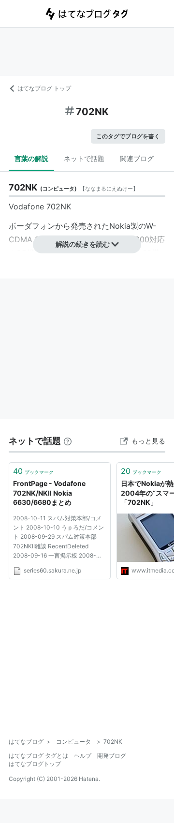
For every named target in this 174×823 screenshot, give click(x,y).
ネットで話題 (84, 158)
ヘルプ (82, 755)
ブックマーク (33, 471)
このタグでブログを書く (128, 136)
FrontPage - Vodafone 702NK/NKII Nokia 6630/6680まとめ (49, 492)
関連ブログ (137, 158)
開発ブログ (111, 755)
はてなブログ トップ (44, 88)
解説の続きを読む (83, 244)
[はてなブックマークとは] (68, 441)
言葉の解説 (31, 158)
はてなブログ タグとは (38, 755)
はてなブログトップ (35, 763)
